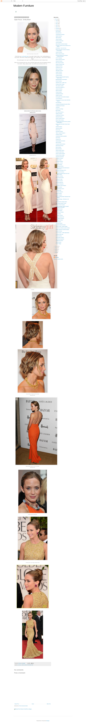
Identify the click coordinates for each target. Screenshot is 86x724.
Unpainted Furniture (59, 93)
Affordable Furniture (59, 70)
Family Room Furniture (60, 171)
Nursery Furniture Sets (60, 216)
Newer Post (17, 703)
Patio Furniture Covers (60, 188)
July (57, 20)
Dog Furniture (58, 213)
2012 (56, 246)
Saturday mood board (60, 156)
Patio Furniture (58, 142)
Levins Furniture (59, 42)
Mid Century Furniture (60, 62)
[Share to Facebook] (31, 663)
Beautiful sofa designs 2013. (61, 170)
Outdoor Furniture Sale (60, 64)
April (57, 25)
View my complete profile (58, 259)
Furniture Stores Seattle (60, 155)
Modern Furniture (23, 5)
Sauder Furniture (59, 72)
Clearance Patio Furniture (60, 144)
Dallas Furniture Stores (60, 150)
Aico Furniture (58, 221)
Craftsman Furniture (59, 158)
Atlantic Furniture (59, 195)
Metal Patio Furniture (59, 145)
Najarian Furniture (59, 65)
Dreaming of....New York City (61, 48)
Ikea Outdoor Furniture (60, 218)
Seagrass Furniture (59, 180)
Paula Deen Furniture (60, 212)
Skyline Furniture (59, 36)
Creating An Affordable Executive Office (63, 104)
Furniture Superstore (59, 40)
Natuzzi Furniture (59, 90)
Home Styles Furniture (60, 237)
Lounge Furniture (59, 75)
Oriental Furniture (59, 128)
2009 (56, 250)
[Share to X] (30, 663)
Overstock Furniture (59, 131)
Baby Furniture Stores (60, 177)
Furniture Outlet (58, 159)
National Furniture (59, 116)
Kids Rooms (58, 137)
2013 (56, 19)
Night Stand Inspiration (60, 239)
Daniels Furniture (59, 231)
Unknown (57, 257)
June (57, 22)
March (57, 26)
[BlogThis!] (29, 663)
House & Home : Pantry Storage (61, 226)
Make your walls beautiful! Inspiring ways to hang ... (62, 77)
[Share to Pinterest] (33, 663)
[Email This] (28, 663)
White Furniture (58, 242)
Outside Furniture (59, 95)
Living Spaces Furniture (60, 34)
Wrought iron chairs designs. (61, 185)
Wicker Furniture (59, 69)
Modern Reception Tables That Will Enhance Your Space (62, 207)
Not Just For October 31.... (60, 87)
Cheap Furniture (59, 92)
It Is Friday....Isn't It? (59, 163)
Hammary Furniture (59, 215)
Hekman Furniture (59, 61)
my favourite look (25, 56)
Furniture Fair (58, 139)
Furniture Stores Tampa (60, 84)
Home (33, 703)
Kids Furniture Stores (59, 166)
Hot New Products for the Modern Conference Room (62, 56)
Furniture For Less (59, 67)
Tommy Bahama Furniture (60, 140)
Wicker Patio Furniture (60, 120)
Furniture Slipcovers (59, 182)
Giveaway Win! (58, 190)
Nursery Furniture (59, 164)
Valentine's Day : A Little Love (61, 82)
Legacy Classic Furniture (60, 204)
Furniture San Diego (59, 108)
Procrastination (58, 102)
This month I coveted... (60, 85)
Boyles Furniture (59, 193)
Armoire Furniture (59, 52)
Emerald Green (58, 32)
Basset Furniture (59, 148)
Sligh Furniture (58, 37)
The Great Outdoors (59, 191)
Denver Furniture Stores (60, 118)
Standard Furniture (59, 209)
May (57, 23)
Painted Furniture (59, 126)
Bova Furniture (58, 147)
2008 (56, 252)
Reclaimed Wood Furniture (61, 224)
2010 (56, 249)
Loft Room (58, 107)
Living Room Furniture (60, 115)
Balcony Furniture (59, 210)
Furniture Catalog (59, 134)
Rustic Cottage (58, 243)
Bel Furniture (58, 110)
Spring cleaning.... (59, 235)
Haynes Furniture (59, 73)
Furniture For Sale (59, 179)
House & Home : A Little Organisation (62, 232)
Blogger (47, 720)
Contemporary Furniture (60, 105)
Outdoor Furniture (59, 113)
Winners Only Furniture (60, 53)
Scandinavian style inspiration (61, 136)
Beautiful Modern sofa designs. (61, 79)
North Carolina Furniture (60, 59)
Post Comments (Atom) (23, 705)
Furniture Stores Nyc (59, 234)
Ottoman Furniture (59, 223)
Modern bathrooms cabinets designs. (62, 229)
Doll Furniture (58, 31)
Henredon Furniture (59, 176)
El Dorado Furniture (59, 161)
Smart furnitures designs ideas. (61, 201)
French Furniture (59, 81)
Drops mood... (58, 129)
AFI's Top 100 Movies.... (60, 112)
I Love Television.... (59, 98)
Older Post (49, 703)
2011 (56, 247)
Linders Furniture (59, 187)
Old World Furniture (59, 220)
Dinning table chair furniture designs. (62, 96)
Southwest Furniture (59, 240)
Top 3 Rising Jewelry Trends (61, 203)
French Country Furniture (60, 153)
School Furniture (59, 39)
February (57, 28)
